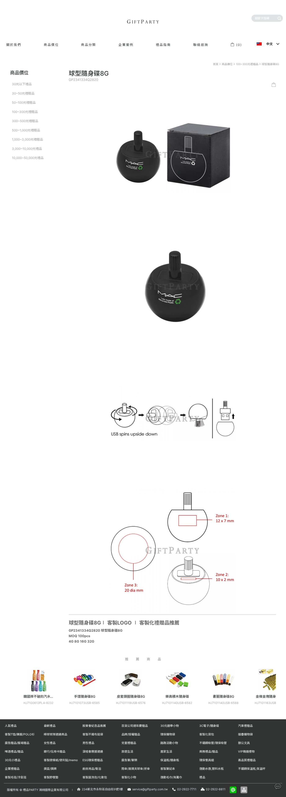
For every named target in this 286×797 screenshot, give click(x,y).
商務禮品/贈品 (208, 751)
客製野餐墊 (51, 777)
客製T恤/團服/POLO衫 (20, 734)
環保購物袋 (167, 734)
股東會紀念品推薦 (94, 725)
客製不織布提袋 (92, 734)
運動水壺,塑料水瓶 (211, 768)
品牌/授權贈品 (130, 734)
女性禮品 (49, 743)
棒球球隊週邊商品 (55, 734)
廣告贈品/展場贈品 (17, 743)
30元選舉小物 (169, 725)
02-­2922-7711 (186, 789)
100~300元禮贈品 (247, 64)
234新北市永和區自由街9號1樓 (102, 789)
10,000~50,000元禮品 (28, 158)
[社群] (278, 786)
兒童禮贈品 (128, 743)
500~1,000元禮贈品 (26, 130)
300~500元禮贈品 (25, 121)
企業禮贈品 (12, 768)
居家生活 (166, 751)
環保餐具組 (206, 760)
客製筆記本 (167, 768)
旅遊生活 (127, 751)
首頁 (215, 64)
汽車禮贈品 (245, 725)
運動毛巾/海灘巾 (171, 777)
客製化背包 (206, 734)
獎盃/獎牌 (50, 768)
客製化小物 (128, 777)
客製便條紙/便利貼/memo (61, 760)
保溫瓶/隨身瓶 (169, 760)
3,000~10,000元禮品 (27, 149)
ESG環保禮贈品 (92, 760)
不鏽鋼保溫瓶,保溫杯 (251, 768)
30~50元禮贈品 (23, 93)
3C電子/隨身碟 (209, 725)
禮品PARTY (30, 790)
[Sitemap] (244, 790)
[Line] (233, 790)
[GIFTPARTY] (143, 21)
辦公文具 (244, 743)
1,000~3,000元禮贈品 (27, 139)
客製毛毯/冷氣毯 (15, 777)
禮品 (202, 777)
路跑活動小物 (169, 743)
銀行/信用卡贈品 (54, 751)
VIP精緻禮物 (246, 751)
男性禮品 (88, 743)
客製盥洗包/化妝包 (94, 777)
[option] (56, 690)
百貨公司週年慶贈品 (134, 725)
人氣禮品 (11, 725)
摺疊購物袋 (245, 734)
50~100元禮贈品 (24, 103)
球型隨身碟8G (270, 64)
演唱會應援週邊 (92, 751)
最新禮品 (49, 725)
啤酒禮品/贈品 (14, 751)
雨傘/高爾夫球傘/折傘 (135, 768)
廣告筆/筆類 (129, 760)
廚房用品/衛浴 (91, 768)
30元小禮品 (12, 760)
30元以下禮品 (22, 84)
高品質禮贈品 (247, 760)
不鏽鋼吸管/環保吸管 (213, 743)
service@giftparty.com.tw (150, 789)
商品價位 (227, 64)
